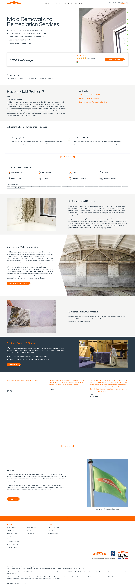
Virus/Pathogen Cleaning (39, 186)
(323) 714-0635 (122, 4)
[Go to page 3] (68, 157)
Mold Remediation (12, 533)
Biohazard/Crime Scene (24, 186)
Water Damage (11, 527)
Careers (29, 530)
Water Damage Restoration (89, 94)
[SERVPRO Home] (14, 2)
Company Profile (32, 527)
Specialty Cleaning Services (89, 98)
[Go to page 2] (67, 157)
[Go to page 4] (70, 157)
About (70, 3)
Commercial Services (13, 541)
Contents (22, 188)
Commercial (60, 3)
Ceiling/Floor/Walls (78, 186)
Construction (10, 539)
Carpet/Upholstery (67, 186)
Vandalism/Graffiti (14, 188)
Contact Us (79, 3)
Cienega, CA (23, 78)
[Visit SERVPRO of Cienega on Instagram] (67, 518)
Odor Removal (111, 186)
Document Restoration (91, 186)
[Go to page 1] (65, 157)
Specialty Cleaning (12, 544)
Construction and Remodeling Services (93, 102)
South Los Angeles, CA (47, 78)
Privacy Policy (52, 530)
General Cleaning (12, 547)
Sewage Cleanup (12, 186)
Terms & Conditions (53, 527)
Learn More (13, 365)
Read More (13, 499)
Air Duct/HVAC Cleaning (54, 186)
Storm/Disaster (11, 536)
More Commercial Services (17, 283)
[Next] (74, 157)
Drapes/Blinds (103, 186)
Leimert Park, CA (33, 78)
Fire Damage (11, 530)
